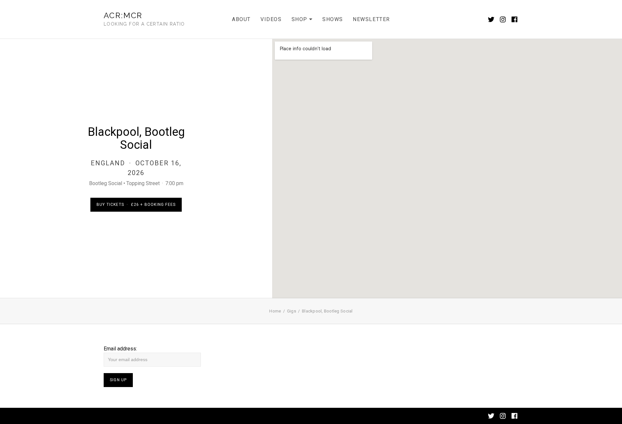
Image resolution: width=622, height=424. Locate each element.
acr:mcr (123, 15)
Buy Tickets (136, 204)
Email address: (120, 349)
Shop (302, 20)
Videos (271, 19)
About (241, 19)
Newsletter (371, 19)
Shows (332, 19)
